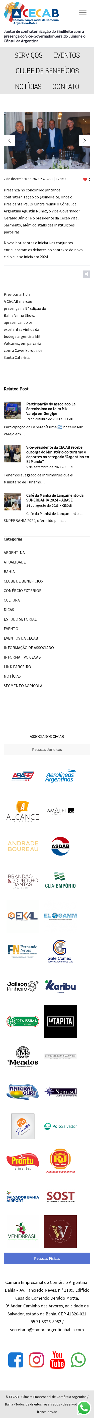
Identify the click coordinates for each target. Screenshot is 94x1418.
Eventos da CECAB (21, 638)
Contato (65, 86)
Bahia (9, 571)
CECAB (48, 178)
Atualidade (15, 561)
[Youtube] (57, 1360)
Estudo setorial (20, 619)
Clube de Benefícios (47, 70)
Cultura (12, 600)
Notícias (28, 86)
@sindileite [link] (49, 196)
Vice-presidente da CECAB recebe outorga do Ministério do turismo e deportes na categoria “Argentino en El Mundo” (57, 454)
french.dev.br (47, 1411)
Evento (61, 178)
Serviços (28, 55)
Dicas (9, 609)
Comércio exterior (23, 590)
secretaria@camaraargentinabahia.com (47, 1329)
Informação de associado (29, 647)
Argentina (14, 552)
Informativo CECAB (22, 657)
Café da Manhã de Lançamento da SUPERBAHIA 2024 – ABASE (54, 497)
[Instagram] (36, 1360)
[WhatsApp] (78, 1360)
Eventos (66, 55)
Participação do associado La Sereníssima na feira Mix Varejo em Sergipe (50, 408)
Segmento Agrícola (23, 685)
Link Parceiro (17, 666)
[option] (47, 140)
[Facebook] (15, 1360)
